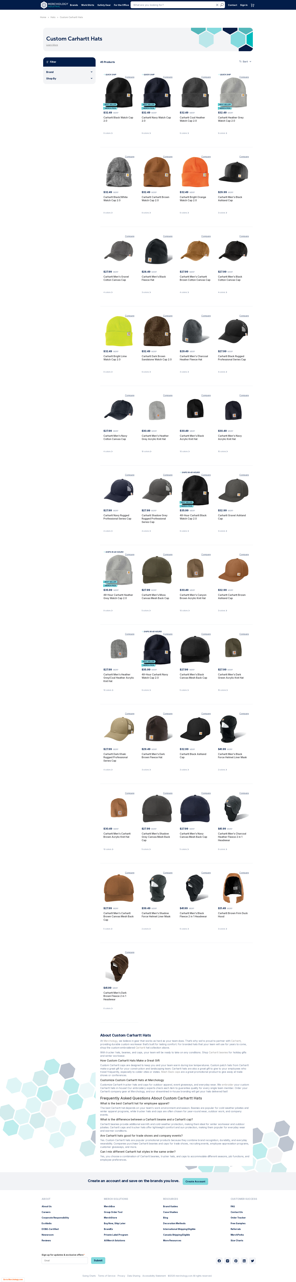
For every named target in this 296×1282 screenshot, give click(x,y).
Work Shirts (87, 5)
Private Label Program (117, 1234)
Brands (74, 5)
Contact (232, 5)
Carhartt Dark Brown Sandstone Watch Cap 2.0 (157, 358)
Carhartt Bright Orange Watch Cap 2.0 (193, 199)
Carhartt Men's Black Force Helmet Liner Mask (232, 755)
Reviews (48, 1240)
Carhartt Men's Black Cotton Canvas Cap (230, 278)
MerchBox (111, 1206)
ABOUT (46, 1198)
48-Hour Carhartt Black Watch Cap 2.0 (193, 517)
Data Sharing (133, 1275)
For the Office (121, 5)
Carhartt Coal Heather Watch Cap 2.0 (192, 119)
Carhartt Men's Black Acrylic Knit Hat (192, 437)
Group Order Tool (114, 1212)
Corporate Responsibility (57, 1217)
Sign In (244, 5)
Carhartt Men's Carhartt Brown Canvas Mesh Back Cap (118, 916)
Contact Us (238, 1212)
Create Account (195, 1181)
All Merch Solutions (116, 1240)
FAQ (234, 1206)
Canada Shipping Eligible (178, 1234)
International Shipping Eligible (180, 1229)
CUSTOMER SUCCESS (244, 1198)
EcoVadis (48, 1223)
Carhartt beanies (218, 1052)
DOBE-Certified (52, 1229)
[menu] (56, 1221)
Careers (48, 1212)
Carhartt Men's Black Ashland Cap (230, 199)
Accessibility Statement (154, 1275)
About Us (48, 1206)
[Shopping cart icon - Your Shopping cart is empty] (253, 8)
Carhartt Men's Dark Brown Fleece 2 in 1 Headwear (115, 996)
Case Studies (172, 1212)
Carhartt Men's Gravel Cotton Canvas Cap (116, 278)
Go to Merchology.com (13, 1279)
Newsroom (49, 1234)
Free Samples (240, 1223)
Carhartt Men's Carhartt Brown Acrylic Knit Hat (117, 835)
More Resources (173, 1240)
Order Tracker (240, 1217)
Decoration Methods (175, 1223)
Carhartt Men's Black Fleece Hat (154, 278)
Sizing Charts (89, 1275)
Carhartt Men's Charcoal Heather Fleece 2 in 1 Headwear (232, 837)
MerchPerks (239, 1234)
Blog (167, 1217)
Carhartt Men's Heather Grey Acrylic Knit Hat (155, 437)
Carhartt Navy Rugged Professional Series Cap (117, 517)
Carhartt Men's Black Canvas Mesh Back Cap (193, 676)
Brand (49, 72)
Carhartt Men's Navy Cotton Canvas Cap (115, 437)
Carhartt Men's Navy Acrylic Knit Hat (230, 437)
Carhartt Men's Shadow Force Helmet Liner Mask (156, 915)
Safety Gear (104, 5)
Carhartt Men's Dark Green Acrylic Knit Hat (231, 676)
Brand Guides (172, 1206)
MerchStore (112, 1217)
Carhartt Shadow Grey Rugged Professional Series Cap (154, 519)
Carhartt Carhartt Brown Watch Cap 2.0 (155, 199)
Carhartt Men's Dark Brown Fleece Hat (153, 755)
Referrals (237, 1229)
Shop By (51, 78)
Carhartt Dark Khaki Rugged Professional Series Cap (115, 757)
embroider (228, 1084)
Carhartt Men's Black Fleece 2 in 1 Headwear (193, 915)
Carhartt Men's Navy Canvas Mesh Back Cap (193, 835)
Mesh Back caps (170, 1071)
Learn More (52, 44)
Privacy (121, 1275)
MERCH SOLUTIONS (116, 1198)
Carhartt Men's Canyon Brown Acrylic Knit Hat (193, 596)
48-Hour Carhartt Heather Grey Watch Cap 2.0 (118, 596)
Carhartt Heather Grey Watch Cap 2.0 (231, 119)
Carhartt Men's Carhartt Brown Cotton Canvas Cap (195, 278)
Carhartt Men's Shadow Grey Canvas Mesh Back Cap (156, 837)
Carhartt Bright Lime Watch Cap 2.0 (115, 358)
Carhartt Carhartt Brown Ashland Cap (232, 596)
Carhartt (236, 1040)
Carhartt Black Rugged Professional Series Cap (232, 358)
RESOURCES (170, 1198)
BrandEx (110, 1229)
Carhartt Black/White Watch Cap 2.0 (115, 199)
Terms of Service (106, 1275)
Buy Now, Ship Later (116, 1223)
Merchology (110, 1040)
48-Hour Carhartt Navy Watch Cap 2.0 (155, 676)
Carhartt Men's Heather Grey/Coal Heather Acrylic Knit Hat (118, 678)
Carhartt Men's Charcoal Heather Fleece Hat (194, 358)
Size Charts (238, 1240)
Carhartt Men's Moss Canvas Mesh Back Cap (155, 596)
